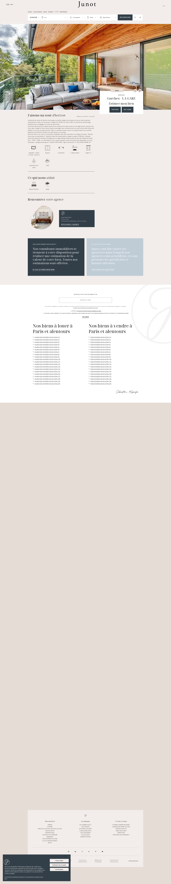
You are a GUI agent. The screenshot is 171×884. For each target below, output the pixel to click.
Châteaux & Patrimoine (49, 834)
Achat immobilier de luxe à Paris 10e (100, 359)
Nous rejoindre (85, 833)
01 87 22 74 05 (64, 219)
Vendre (50, 824)
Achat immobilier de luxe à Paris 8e (100, 354)
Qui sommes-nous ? (85, 824)
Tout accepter (59, 860)
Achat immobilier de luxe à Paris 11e (100, 361)
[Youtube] (102, 851)
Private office (49, 830)
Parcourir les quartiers (103, 270)
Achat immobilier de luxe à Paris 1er (100, 337)
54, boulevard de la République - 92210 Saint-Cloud (73, 221)
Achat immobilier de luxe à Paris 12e (100, 364)
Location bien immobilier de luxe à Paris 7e (47, 352)
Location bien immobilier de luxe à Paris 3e (47, 342)
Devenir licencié (85, 837)
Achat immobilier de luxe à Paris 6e (100, 349)
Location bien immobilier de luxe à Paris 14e (47, 369)
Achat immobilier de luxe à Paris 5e (100, 347)
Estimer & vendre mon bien (121, 824)
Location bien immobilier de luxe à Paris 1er (47, 337)
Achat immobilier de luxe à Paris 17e (100, 376)
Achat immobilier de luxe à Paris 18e (100, 379)
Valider (85, 317)
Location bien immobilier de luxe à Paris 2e (47, 339)
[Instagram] (68, 851)
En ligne (127, 110)
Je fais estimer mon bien (44, 270)
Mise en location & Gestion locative (50, 828)
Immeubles (50, 837)
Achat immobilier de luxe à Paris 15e (100, 371)
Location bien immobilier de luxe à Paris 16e (47, 374)
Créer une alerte (121, 830)
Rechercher (125, 17)
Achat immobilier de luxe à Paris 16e (100, 374)
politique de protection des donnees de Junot (89, 311)
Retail (50, 843)
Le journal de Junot (85, 828)
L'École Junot (85, 834)
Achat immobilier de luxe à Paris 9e (100, 357)
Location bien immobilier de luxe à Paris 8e (47, 354)
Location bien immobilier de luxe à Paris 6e (47, 349)
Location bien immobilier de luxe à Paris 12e (47, 364)
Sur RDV (115, 110)
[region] (37, 868)
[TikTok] (89, 851)
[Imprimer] (139, 90)
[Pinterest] (95, 851)
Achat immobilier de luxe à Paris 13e (100, 366)
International (50, 833)
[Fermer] (68, 856)
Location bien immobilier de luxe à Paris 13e (47, 366)
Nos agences (85, 827)
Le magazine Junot (85, 830)
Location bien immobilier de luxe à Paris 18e (47, 379)
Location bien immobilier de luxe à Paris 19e (47, 381)
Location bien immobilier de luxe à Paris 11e (47, 361)
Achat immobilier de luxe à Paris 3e (100, 342)
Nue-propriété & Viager (50, 839)
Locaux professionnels (49, 840)
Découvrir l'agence (70, 224)
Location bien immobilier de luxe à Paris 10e (47, 359)
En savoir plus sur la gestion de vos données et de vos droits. (85, 307)
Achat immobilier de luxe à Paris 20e (100, 383)
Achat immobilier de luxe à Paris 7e (100, 352)
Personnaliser (59, 869)
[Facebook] (82, 851)
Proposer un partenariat (121, 834)
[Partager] (135, 90)
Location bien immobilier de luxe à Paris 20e (47, 383)
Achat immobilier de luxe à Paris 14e (100, 369)
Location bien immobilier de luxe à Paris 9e (47, 357)
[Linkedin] (75, 851)
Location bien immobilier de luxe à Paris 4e (47, 344)
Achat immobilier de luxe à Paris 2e (100, 339)
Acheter (49, 827)
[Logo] (87, 4)
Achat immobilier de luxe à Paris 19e (100, 381)
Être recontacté (121, 828)
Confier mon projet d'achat (121, 827)
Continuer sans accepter (59, 865)
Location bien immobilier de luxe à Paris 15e (47, 371)
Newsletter (121, 833)
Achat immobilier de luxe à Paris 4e (100, 344)
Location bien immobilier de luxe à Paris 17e (47, 376)
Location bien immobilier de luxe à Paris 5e (47, 347)
